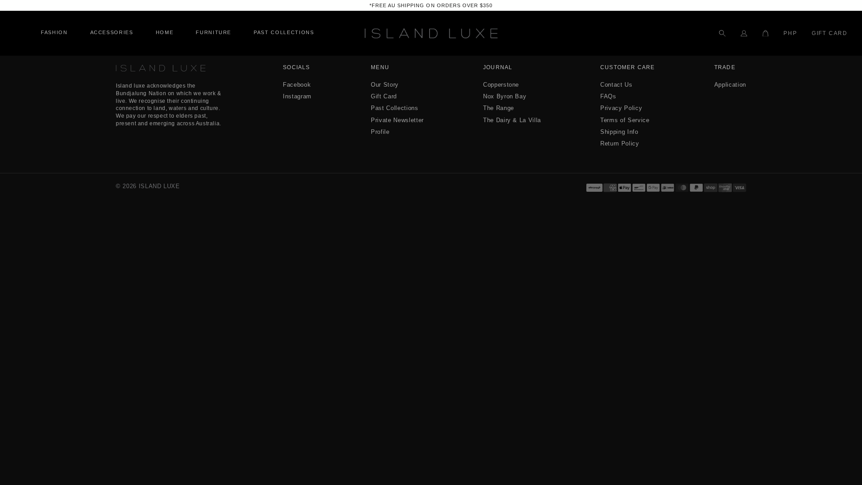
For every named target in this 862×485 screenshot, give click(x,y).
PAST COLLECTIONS (284, 32)
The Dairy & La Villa (512, 120)
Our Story (385, 84)
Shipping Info (619, 131)
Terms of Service (624, 120)
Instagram (297, 96)
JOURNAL (497, 68)
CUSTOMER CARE (627, 68)
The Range (498, 108)
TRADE (724, 68)
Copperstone (501, 84)
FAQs (608, 96)
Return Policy (619, 143)
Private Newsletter (397, 120)
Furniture (213, 32)
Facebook (297, 84)
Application (730, 84)
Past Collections (394, 108)
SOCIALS (296, 68)
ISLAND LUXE (159, 186)
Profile (380, 131)
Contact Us (616, 84)
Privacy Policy (621, 108)
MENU (380, 68)
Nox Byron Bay (504, 96)
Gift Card (830, 33)
